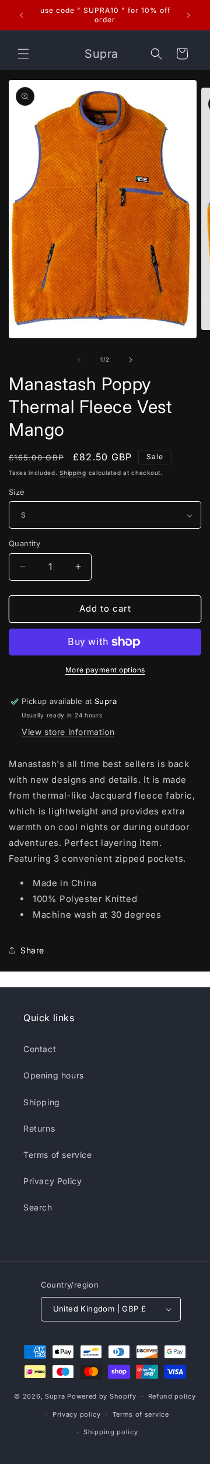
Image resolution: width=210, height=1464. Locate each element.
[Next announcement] (188, 15)
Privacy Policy (52, 1181)
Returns (39, 1128)
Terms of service (57, 1155)
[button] (23, 54)
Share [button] (32, 950)
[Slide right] (131, 360)
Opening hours (53, 1075)
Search (37, 1207)
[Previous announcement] (21, 15)
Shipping (73, 472)
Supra (55, 1396)
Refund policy (172, 1396)
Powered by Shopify (101, 1396)
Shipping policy (110, 1432)
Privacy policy (76, 1414)
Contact (39, 1049)
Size (17, 492)
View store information (68, 732)
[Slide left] (79, 360)
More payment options (105, 669)
